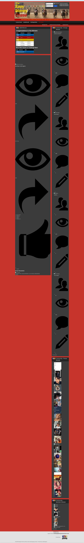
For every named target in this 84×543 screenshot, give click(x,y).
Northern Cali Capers (20, 66)
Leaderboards (26, 22)
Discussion (19, 214)
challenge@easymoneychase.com (61, 533)
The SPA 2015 (56, 114)
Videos (18, 216)
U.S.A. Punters (56, 275)
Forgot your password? (64, 5)
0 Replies (16, 274)
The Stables (41, 22)
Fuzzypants (30, 273)
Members (18, 218)
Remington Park (44, 24)
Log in (55, 5)
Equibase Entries (65, 24)
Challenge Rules (33, 22)
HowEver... (56, 194)
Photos (18, 215)
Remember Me (57, 3)
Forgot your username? (64, 4)
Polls (18, 217)
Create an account (63, 3)
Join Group (17, 141)
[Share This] (33, 139)
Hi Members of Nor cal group (20, 273)
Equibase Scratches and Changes (55, 24)
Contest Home (19, 22)
